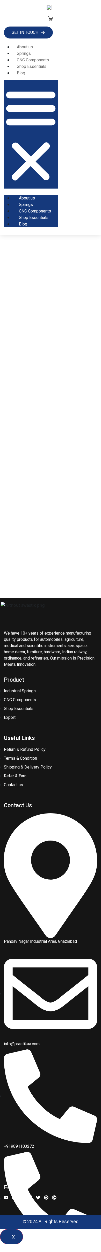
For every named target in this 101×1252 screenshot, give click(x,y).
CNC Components (33, 59)
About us (25, 46)
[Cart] (50, 18)
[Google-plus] (54, 1197)
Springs (24, 53)
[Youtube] (6, 1197)
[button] (31, 134)
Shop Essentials (31, 66)
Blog (21, 72)
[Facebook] (14, 1197)
